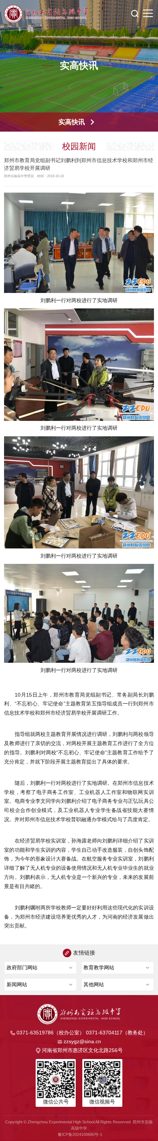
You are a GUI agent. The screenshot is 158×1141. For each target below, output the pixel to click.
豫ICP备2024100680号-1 (80, 1134)
